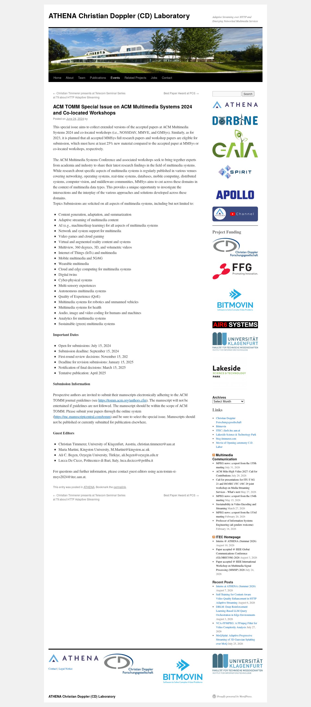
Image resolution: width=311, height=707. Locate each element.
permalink (120, 487)
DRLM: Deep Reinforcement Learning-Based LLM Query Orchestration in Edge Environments (235, 611)
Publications (98, 77)
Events (115, 77)
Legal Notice (65, 668)
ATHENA (89, 487)
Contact (167, 77)
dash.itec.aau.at (232, 430)
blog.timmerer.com (226, 438)
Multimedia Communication (224, 457)
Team (81, 77)
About (70, 77)
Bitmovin (221, 426)
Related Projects (135, 77)
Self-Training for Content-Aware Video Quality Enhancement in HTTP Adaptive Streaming (236, 598)
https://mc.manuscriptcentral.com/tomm (82, 416)
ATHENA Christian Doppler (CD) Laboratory (119, 15)
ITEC (219, 430)
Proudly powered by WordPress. (234, 696)
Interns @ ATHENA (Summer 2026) (236, 541)
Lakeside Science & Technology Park (236, 434)
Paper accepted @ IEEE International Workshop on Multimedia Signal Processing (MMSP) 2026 (236, 565)
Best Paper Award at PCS (181, 93)
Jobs (154, 77)
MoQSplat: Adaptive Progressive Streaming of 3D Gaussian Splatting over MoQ (235, 639)
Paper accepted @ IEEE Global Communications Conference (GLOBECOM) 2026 (233, 553)
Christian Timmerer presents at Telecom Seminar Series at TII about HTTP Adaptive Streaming (89, 95)
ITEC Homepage (228, 537)
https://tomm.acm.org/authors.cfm (122, 400)
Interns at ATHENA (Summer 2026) (236, 586)
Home (57, 77)
